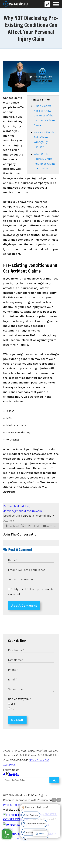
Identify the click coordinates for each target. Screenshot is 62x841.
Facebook (13, 526)
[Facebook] (4, 774)
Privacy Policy (11, 804)
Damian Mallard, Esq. (16, 506)
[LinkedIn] (10, 774)
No (12, 708)
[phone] (47, 4)
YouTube (51, 526)
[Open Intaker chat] (25, 839)
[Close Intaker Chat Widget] (58, 800)
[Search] (54, 780)
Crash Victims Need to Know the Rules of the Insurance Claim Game (44, 115)
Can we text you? (19, 699)
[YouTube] (14, 774)
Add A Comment (24, 605)
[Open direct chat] (54, 800)
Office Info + (36, 760)
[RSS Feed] (17, 774)
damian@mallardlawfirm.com (22, 511)
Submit (17, 720)
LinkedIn (35, 526)
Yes (12, 704)
